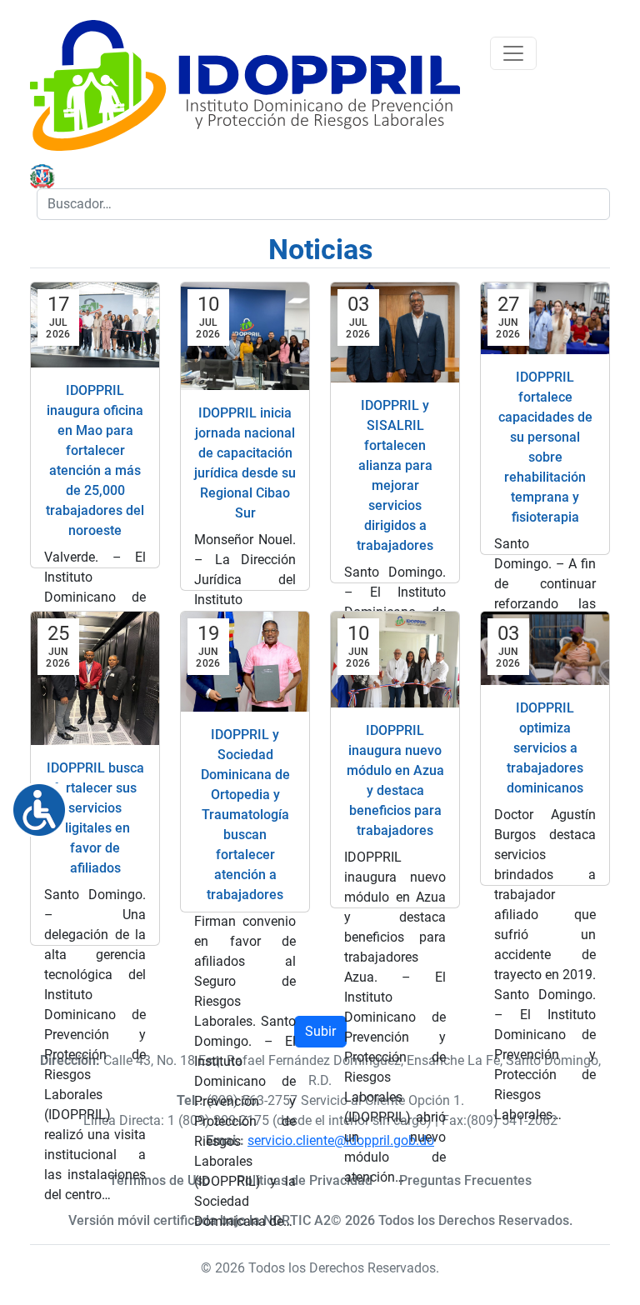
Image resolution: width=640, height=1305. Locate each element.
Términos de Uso (159, 1180)
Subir (320, 1031)
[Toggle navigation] (513, 53)
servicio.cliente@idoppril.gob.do (341, 1140)
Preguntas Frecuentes (465, 1180)
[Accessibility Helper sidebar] (32, 803)
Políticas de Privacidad (304, 1180)
